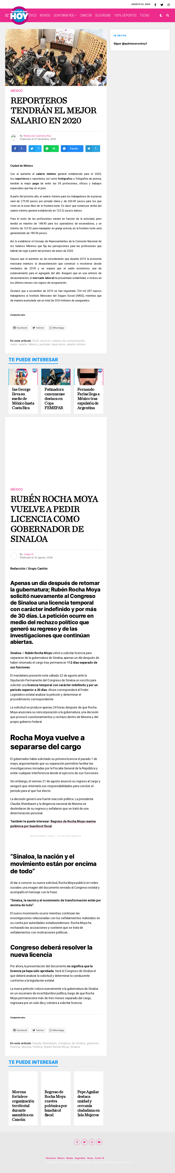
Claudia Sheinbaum (44, 1043)
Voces (90, 1158)
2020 (35, 340)
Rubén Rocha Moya (56, 1046)
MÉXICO (31, 15)
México (33, 344)
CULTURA (81, 30)
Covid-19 (99, 1158)
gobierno (92, 1043)
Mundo (69, 1158)
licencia (15, 1046)
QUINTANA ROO (64, 15)
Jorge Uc (29, 554)
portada (44, 344)
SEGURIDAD (103, 15)
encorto (45, 340)
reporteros (58, 344)
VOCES (95, 30)
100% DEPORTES (125, 15)
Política (37, 1046)
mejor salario (18, 344)
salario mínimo (76, 344)
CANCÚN (86, 15)
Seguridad (80, 1158)
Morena (26, 1046)
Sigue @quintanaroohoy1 (130, 43)
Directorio (51, 1158)
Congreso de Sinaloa (71, 1043)
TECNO (144, 15)
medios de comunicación (68, 340)
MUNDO (45, 15)
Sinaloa (75, 1046)
